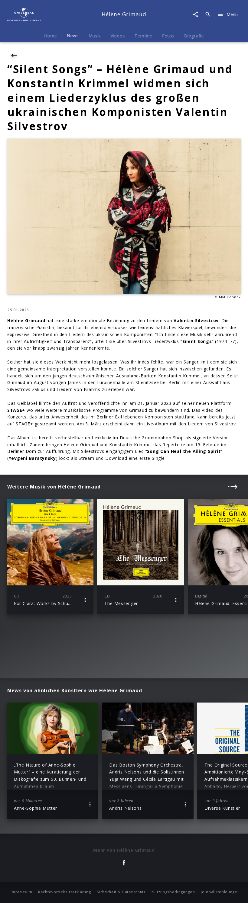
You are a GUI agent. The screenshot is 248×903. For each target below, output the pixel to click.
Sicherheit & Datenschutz (121, 892)
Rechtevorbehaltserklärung (64, 892)
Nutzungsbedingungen (173, 892)
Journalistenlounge (219, 892)
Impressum (21, 892)
